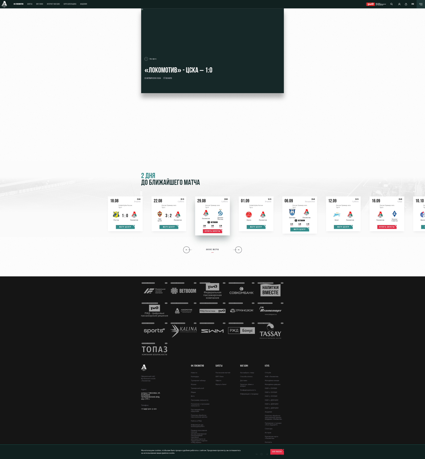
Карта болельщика (70, 4)
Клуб (267, 366)
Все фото (153, 59)
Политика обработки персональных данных (199, 416)
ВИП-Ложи (219, 376)
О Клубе (268, 373)
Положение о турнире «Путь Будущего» (273, 424)
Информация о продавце (249, 394)
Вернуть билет (221, 384)
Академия (83, 4)
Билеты (29, 4)
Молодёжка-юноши (272, 380)
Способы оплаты (246, 376)
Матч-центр (125, 227)
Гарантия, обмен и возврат (246, 385)
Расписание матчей (223, 373)
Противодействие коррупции (197, 410)
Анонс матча (212, 250)
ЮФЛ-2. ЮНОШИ (271, 392)
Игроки (193, 384)
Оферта (218, 380)
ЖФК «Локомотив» (272, 376)
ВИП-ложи (39, 4)
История (268, 433)
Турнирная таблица (198, 380)
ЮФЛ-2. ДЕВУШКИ (271, 404)
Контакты (268, 442)
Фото (193, 396)
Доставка (243, 380)
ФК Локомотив (18, 4)
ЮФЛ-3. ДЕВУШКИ (271, 408)
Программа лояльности (199, 400)
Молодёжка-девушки (272, 384)
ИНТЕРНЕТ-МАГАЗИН (53, 4)
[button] (186, 249)
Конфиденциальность (248, 390)
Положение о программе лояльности (200, 405)
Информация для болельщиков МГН (197, 425)
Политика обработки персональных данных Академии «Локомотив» (273, 417)
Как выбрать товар (247, 373)
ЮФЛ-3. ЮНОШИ (271, 396)
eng (412, 4)
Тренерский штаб (197, 388)
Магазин (244, 366)
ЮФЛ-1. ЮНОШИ (271, 388)
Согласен (277, 452)
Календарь (195, 376)
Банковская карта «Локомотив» (271, 437)
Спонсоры (268, 429)
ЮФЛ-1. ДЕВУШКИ (271, 400)
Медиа (193, 392)
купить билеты (212, 231)
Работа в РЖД (196, 421)
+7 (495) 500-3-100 (149, 409)
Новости (194, 373)
